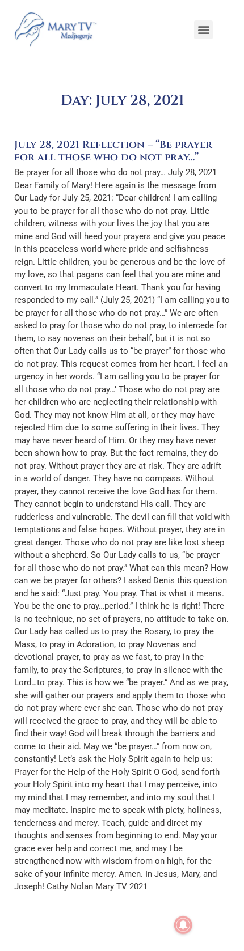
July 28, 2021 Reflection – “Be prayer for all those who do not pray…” (113, 151)
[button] (203, 29)
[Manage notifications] (183, 925)
